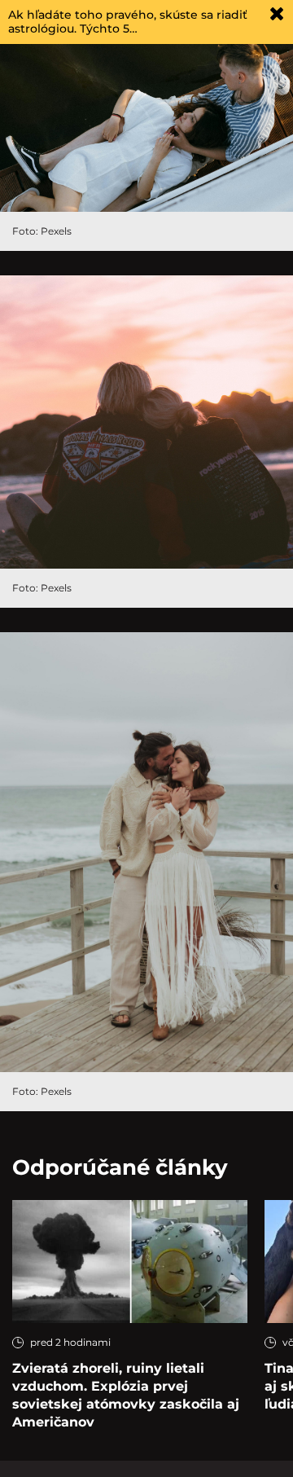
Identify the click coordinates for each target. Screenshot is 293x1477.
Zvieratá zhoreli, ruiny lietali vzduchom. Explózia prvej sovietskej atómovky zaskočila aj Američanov (125, 1395)
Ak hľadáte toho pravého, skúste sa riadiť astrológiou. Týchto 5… (127, 21)
